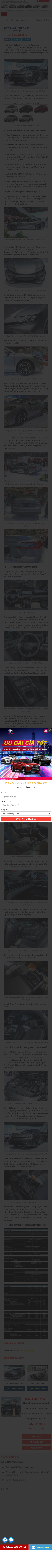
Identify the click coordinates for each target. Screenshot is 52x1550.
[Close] (49, 730)
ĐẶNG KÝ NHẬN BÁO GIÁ (26, 819)
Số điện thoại (6, 801)
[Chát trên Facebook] (11, 1540)
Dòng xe (4, 810)
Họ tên (4, 793)
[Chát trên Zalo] (5, 1540)
